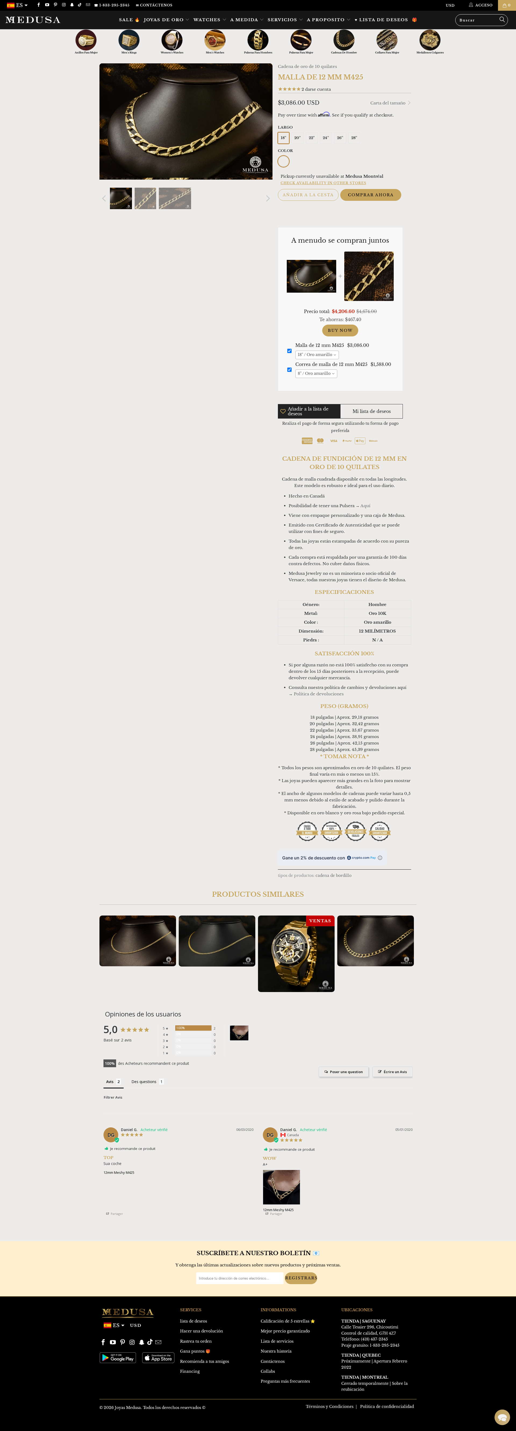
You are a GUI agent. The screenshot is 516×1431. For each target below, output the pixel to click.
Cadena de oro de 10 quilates (307, 66)
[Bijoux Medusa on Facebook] (38, 5)
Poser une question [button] (346, 1071)
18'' (283, 138)
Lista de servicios (277, 1341)
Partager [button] (116, 1214)
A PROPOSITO (326, 19)
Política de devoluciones (319, 693)
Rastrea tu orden (196, 1341)
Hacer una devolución (201, 1331)
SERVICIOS (283, 19)
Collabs (268, 1371)
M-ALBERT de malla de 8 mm (375, 941)
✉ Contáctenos (154, 5)
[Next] (267, 198)
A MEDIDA (245, 19)
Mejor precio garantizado (285, 1331)
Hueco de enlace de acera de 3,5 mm (217, 941)
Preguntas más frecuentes (285, 1381)
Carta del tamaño (388, 103)
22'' (312, 138)
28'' (354, 138)
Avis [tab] (109, 1081)
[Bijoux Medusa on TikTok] (80, 5)
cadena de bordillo (334, 875)
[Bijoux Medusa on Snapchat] (72, 5)
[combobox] (317, 355)
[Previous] (104, 198)
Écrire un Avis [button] (395, 1071)
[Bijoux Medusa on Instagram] (63, 5)
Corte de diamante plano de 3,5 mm (137, 941)
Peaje (346, 1345)
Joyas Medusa (128, 1407)
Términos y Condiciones (329, 1406)
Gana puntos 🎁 (195, 1351)
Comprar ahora (371, 195)
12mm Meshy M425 (118, 1172)
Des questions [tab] (143, 1081)
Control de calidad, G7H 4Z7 (368, 1333)
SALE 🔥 (129, 19)
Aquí (365, 505)
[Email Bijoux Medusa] (87, 5)
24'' (326, 138)
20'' (297, 138)
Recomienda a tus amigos (204, 1361)
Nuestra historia (276, 1351)
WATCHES (208, 19)
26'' (340, 138)
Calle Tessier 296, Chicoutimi (369, 1327)
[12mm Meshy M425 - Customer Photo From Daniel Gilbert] (239, 1033)
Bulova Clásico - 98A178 (296, 954)
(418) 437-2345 (374, 1339)
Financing (190, 1371)
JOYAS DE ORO (164, 19)
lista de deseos (193, 1321)
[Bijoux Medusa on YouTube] (46, 5)
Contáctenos (273, 1361)
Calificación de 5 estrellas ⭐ (288, 1321)
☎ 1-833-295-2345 (112, 5)
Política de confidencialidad (387, 1406)
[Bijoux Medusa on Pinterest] (55, 5)
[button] (502, 1417)
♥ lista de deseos (381, 19)
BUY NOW (340, 330)
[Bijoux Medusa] (44, 19)
